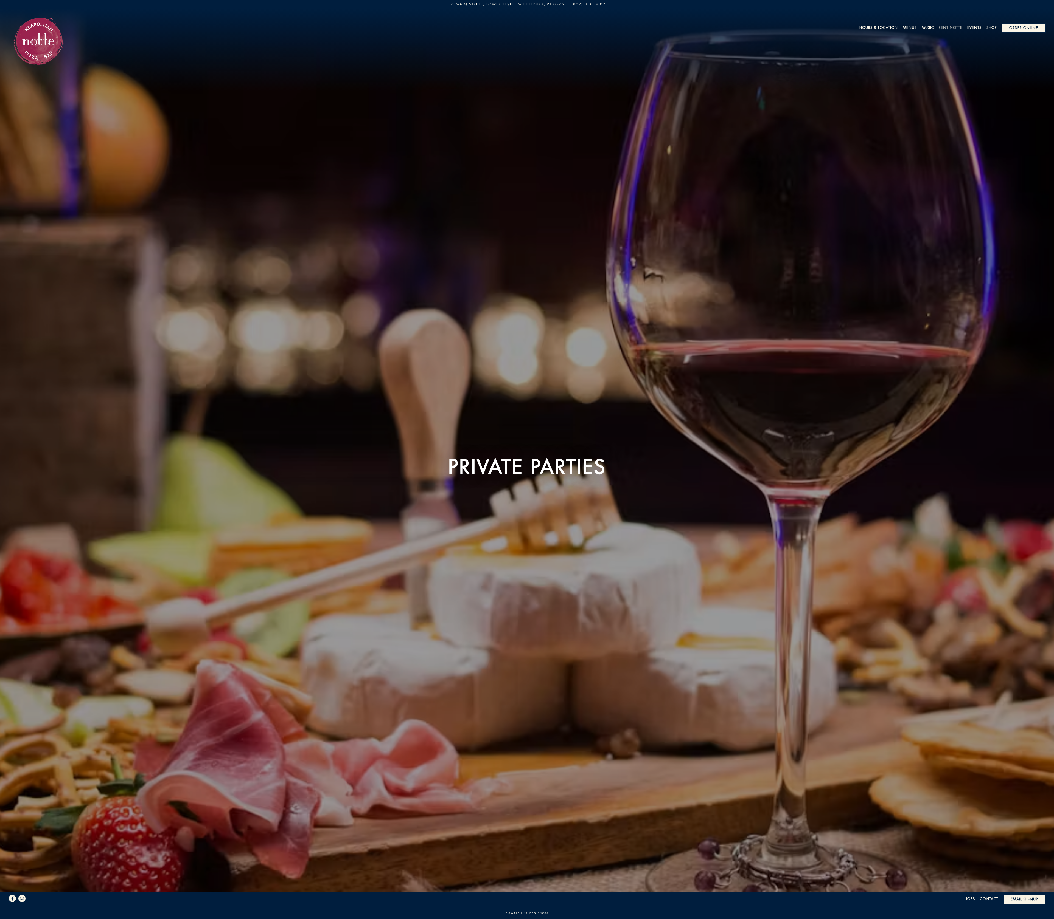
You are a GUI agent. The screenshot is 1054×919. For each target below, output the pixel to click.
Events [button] (974, 27)
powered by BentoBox (527, 912)
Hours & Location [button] (878, 27)
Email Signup (1024, 899)
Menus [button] (910, 27)
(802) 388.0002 (588, 4)
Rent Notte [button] (950, 27)
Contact (989, 898)
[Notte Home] (37, 34)
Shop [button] (991, 27)
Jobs (970, 898)
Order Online (1023, 27)
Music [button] (928, 27)
